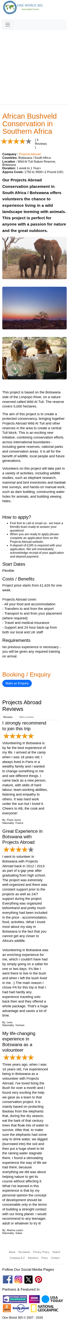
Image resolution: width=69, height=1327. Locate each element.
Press (44, 1257)
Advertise (33, 1257)
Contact (55, 1257)
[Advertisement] (34, 65)
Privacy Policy (41, 1252)
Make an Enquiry (17, 683)
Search (56, 1252)
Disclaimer (24, 1252)
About (12, 1252)
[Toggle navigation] (7, 24)
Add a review (26, 717)
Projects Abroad (30, 154)
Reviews (8, 717)
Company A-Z (17, 1257)
